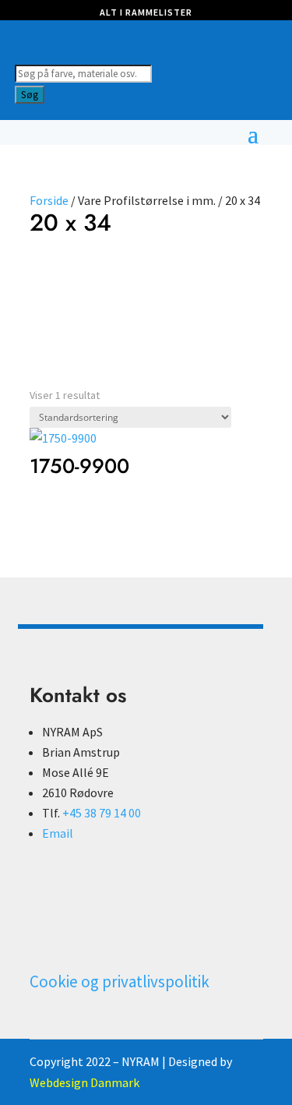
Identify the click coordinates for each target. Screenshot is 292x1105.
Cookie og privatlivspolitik (119, 981)
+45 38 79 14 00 (101, 813)
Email (57, 833)
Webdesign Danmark (84, 1082)
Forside (49, 200)
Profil (73, 277)
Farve (45, 277)
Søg (29, 94)
